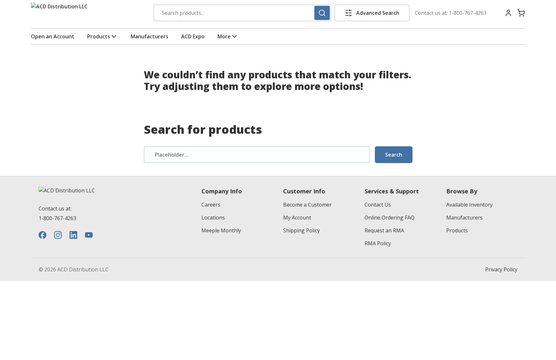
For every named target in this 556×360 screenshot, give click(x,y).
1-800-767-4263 (467, 12)
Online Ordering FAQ (389, 217)
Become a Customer (307, 204)
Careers (210, 204)
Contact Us (378, 204)
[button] (372, 13)
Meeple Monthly (221, 230)
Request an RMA (384, 230)
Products (98, 36)
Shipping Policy (301, 230)
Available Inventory (469, 204)
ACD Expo (193, 36)
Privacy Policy (501, 269)
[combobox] (242, 13)
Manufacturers (149, 36)
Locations (213, 217)
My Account (297, 217)
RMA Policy (378, 243)
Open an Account (52, 36)
